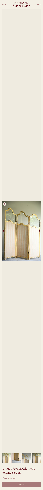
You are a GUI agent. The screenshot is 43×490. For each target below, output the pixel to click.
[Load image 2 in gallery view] (16, 458)
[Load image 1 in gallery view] (6, 458)
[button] (4, 4)
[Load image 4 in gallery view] (36, 458)
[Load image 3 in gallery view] (26, 458)
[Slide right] (38, 231)
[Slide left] (4, 231)
